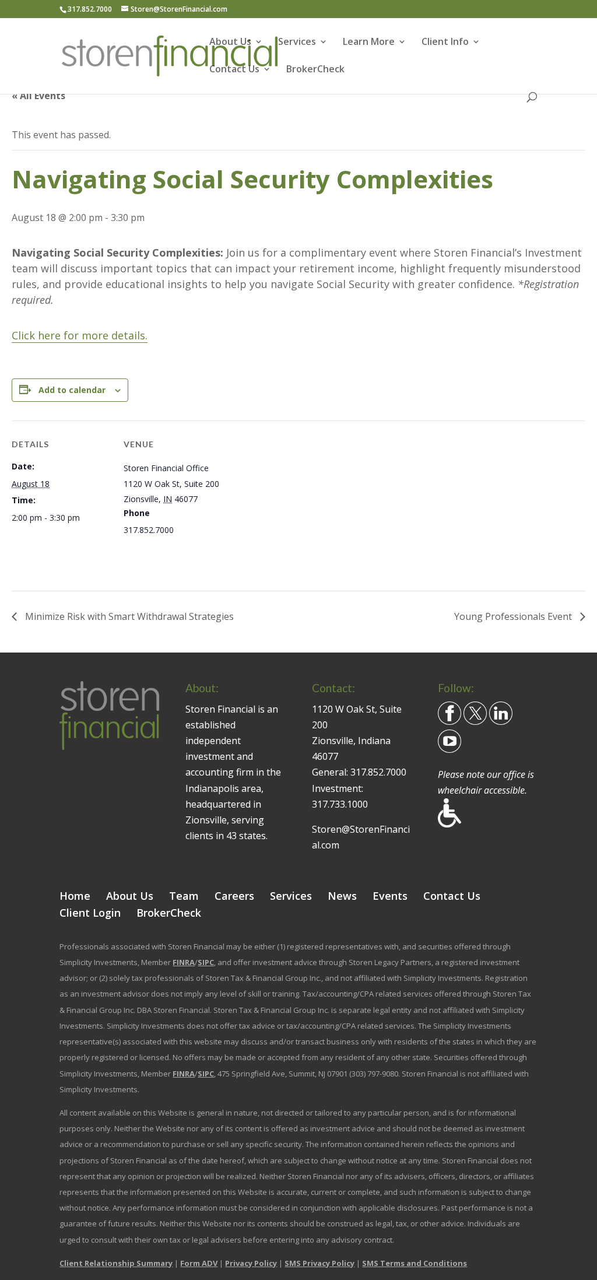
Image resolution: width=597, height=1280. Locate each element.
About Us (230, 42)
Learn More (369, 42)
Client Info (445, 42)
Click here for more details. (80, 335)
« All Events (38, 95)
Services (297, 42)
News (342, 896)
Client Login (90, 913)
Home (74, 896)
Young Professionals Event (514, 616)
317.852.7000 (378, 772)
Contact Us (234, 70)
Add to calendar (72, 389)
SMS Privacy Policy (319, 1263)
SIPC (206, 962)
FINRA (184, 962)
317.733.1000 (340, 804)
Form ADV (198, 1263)
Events (390, 896)
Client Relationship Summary (116, 1263)
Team (184, 896)
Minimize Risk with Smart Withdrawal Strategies (128, 616)
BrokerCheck (315, 70)
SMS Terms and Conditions (414, 1263)
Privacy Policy (251, 1263)
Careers (234, 896)
